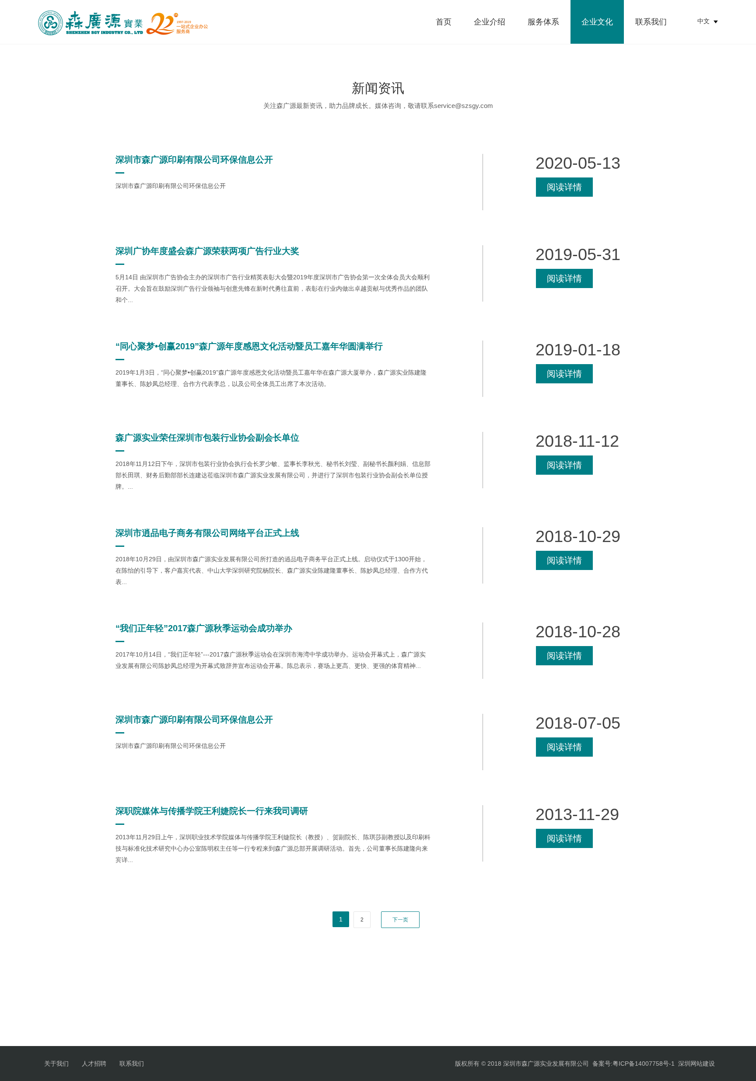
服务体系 (543, 21)
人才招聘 (94, 1063)
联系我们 (651, 21)
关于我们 (56, 1063)
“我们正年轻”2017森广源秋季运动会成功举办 (204, 628)
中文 (703, 20)
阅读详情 (564, 187)
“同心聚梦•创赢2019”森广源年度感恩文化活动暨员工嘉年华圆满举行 (249, 346)
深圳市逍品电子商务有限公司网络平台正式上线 (207, 533)
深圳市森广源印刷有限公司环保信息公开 (194, 159)
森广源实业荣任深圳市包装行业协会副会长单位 (207, 437)
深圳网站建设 (696, 1063)
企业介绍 (489, 21)
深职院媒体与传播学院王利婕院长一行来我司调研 (212, 811)
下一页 (400, 920)
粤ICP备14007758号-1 (643, 1063)
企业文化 (597, 21)
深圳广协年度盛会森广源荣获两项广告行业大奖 (207, 251)
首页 (444, 21)
